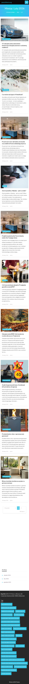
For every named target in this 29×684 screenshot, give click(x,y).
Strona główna (10, 12)
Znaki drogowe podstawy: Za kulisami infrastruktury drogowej (13, 386)
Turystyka (5, 89)
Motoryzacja (6, 39)
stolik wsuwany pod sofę (8, 645)
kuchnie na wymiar (18, 614)
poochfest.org (6, 2)
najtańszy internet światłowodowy (10, 625)
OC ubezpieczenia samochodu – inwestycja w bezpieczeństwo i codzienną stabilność (14, 45)
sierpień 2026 (7, 575)
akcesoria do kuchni (7, 604)
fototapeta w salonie (7, 614)
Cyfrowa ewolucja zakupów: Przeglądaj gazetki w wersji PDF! (14, 286)
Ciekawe (5, 280)
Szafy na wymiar (20, 645)
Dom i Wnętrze (6, 137)
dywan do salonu (20, 611)
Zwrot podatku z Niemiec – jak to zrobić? (14, 191)
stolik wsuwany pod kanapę (8, 642)
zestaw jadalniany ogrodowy (9, 670)
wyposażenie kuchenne (20, 666)
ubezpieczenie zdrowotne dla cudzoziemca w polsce (14, 663)
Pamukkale (18, 635)
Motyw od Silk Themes (14, 682)
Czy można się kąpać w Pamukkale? (12, 94)
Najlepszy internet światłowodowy (10, 621)
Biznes (4, 186)
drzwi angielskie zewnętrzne (8, 607)
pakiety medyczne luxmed (8, 635)
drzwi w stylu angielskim (8, 611)
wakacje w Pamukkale (7, 666)
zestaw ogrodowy (6, 673)
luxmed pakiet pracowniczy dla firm (10, 618)
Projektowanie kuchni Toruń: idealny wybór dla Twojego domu (13, 237)
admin (11, 64)
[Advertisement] (13, 544)
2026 (18, 12)
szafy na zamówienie (7, 649)
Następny (22, 511)
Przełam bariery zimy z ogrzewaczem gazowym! (13, 435)
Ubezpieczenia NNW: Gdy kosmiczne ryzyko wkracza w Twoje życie (13, 335)
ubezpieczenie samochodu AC (9, 652)
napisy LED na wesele (6, 628)
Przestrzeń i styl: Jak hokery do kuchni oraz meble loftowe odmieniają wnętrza (14, 142)
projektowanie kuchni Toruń (9, 639)
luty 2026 (6, 578)
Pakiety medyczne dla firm (8, 632)
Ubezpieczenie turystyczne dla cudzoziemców (13, 659)
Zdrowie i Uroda (7, 329)
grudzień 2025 (7, 582)
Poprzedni (7, 508)
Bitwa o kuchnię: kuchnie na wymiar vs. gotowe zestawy (13, 482)
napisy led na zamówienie (20, 628)
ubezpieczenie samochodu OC (9, 656)
